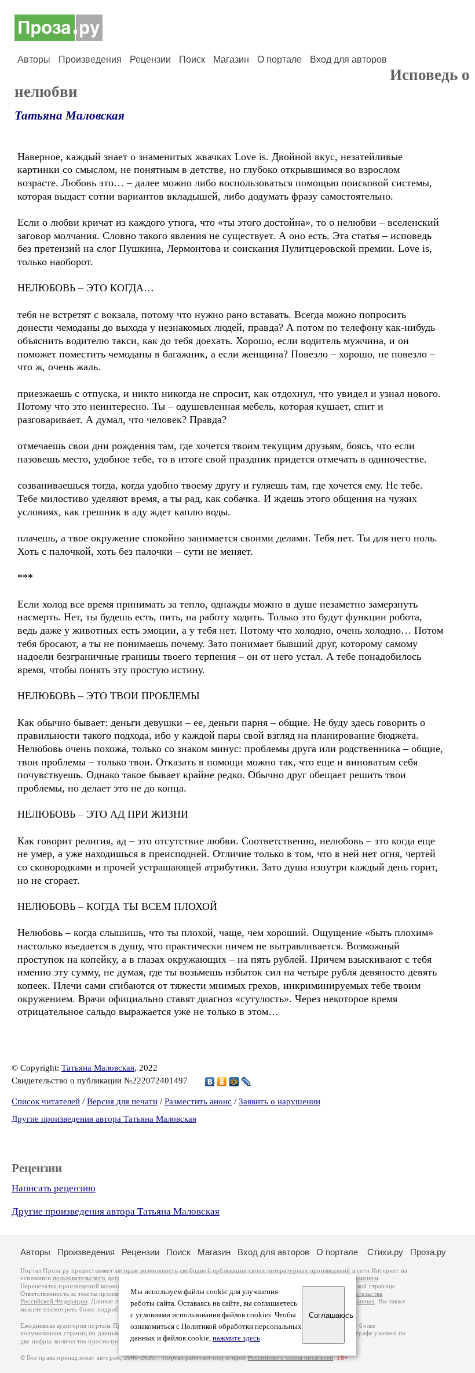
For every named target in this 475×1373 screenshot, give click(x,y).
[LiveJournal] (246, 1081)
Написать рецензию (54, 1188)
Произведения (90, 59)
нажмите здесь (236, 1338)
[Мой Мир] (234, 1081)
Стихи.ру (385, 1252)
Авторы (33, 59)
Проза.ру (428, 1252)
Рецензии (150, 59)
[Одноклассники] (222, 1081)
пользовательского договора (93, 1278)
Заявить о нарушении (279, 1101)
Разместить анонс (198, 1101)
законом (366, 1278)
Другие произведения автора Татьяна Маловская (104, 1118)
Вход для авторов (348, 59)
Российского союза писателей (290, 1357)
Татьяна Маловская (69, 115)
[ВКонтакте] (210, 1081)
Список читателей (46, 1101)
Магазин (231, 59)
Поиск (192, 59)
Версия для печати (122, 1101)
